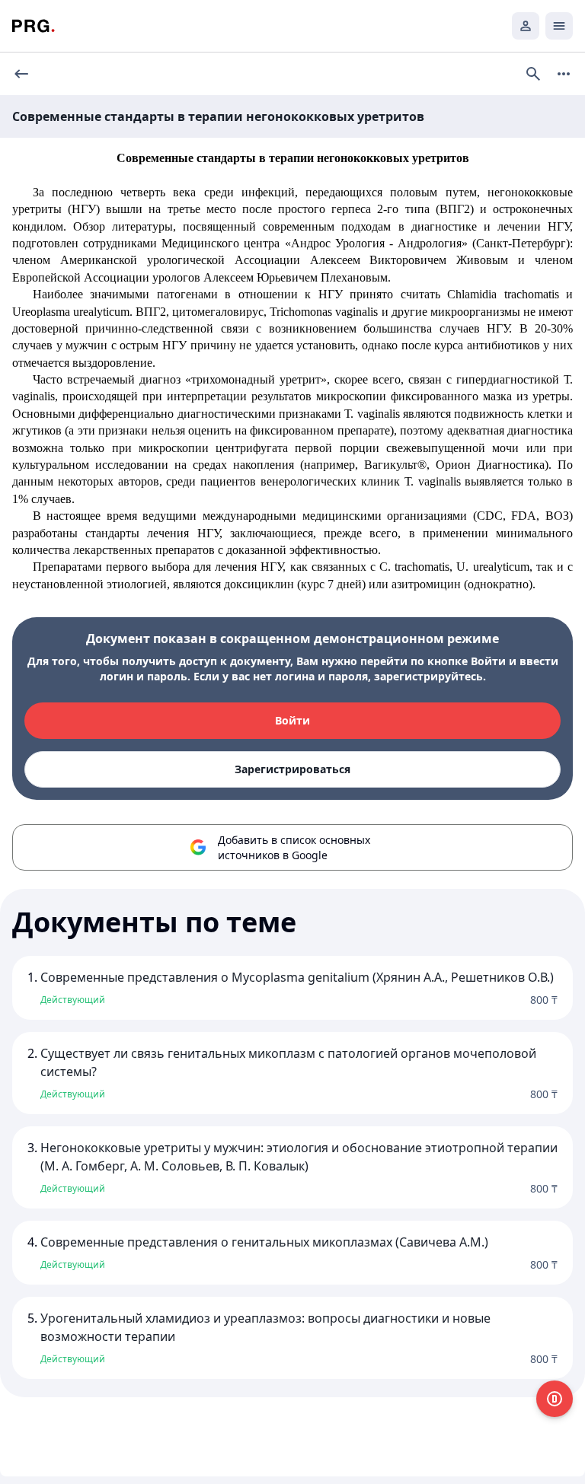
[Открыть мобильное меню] (559, 26)
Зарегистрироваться (292, 769)
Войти (292, 720)
